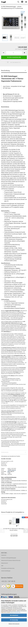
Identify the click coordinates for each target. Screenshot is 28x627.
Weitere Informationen (14, 624)
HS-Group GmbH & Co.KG (23, 13)
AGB (2, 565)
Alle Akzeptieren (14, 615)
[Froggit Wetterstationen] (3, 2)
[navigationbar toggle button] (26, 2)
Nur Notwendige (14, 620)
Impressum (3, 555)
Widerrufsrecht (4, 563)
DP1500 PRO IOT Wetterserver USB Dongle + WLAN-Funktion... (14, 529)
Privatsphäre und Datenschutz (7, 568)
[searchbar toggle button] (18, 2)
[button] (3, 52)
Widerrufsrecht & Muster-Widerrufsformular (10, 560)
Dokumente (4, 452)
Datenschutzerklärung (15, 612)
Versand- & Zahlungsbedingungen (8, 557)
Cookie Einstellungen (5, 570)
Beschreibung (5, 70)
